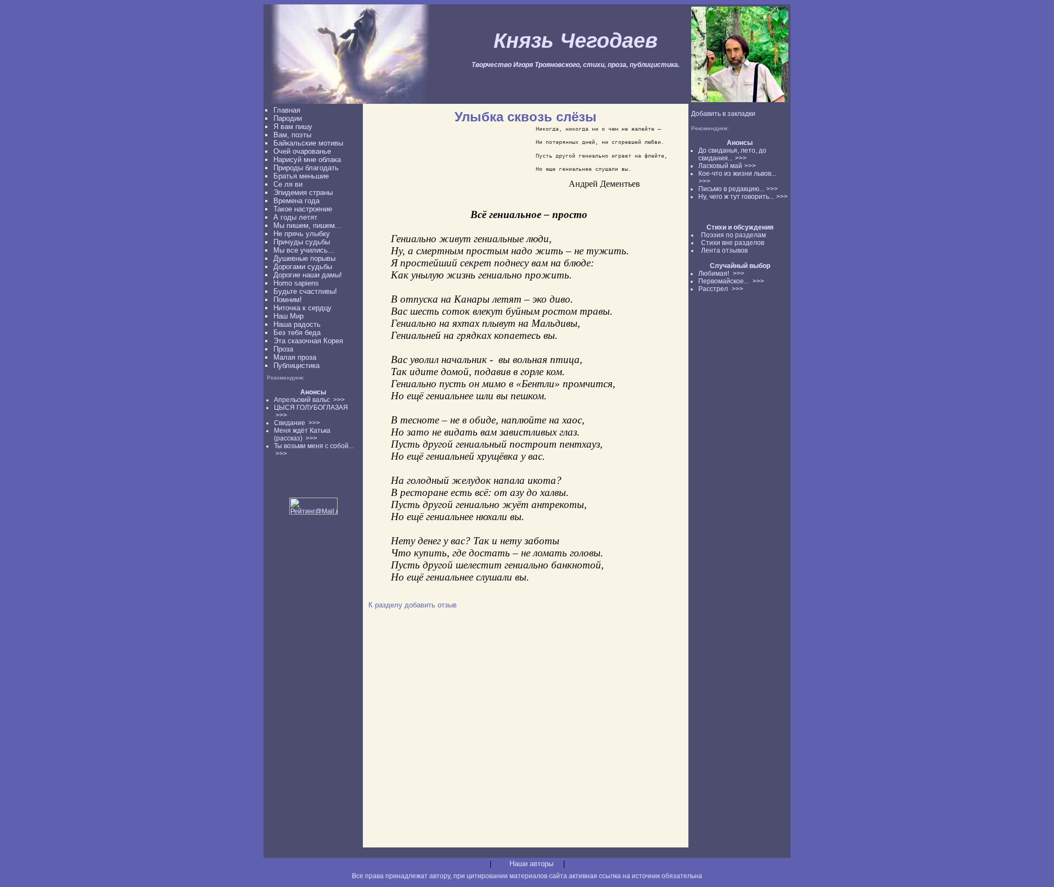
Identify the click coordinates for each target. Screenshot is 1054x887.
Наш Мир (288, 316)
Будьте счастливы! (305, 291)
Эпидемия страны (303, 192)
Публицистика (296, 365)
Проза (283, 349)
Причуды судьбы (301, 242)
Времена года (296, 201)
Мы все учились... (303, 250)
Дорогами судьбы (302, 267)
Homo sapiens (296, 283)
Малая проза (294, 357)
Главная (286, 110)
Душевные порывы (304, 258)
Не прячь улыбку (301, 234)
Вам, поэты (292, 135)
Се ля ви (287, 184)
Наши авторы (531, 864)
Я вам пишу (292, 126)
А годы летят (295, 217)
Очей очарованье (302, 151)
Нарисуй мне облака (307, 159)
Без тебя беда (297, 332)
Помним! (287, 299)
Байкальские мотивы (308, 143)
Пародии (287, 118)
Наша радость (297, 324)
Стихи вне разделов (732, 243)
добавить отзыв (431, 605)
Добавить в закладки (723, 114)
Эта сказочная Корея (308, 341)
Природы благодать (306, 168)
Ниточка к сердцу (302, 308)
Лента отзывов (724, 250)
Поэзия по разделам (733, 235)
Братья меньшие (301, 176)
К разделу (385, 605)
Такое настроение (302, 209)
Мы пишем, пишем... (307, 225)
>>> (741, 158)
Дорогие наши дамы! (307, 275)
